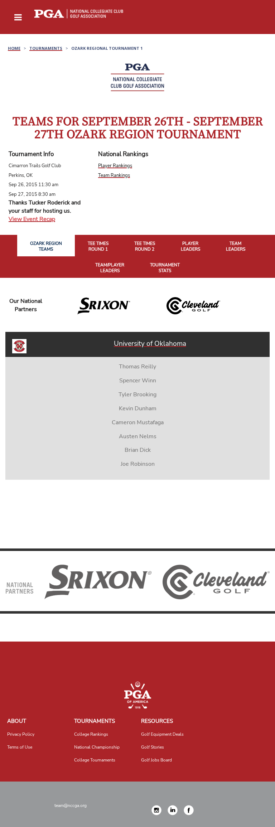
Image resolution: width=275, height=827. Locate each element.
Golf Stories (152, 747)
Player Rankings (115, 166)
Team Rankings (114, 175)
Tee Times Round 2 (144, 246)
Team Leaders (235, 246)
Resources (157, 721)
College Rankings (91, 734)
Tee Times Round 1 (98, 246)
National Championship (97, 747)
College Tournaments (94, 760)
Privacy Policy (20, 734)
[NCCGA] (137, 695)
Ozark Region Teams (46, 246)
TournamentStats (165, 268)
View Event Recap (32, 219)
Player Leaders (190, 246)
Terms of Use (19, 747)
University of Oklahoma (150, 343)
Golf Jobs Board (156, 760)
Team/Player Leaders (109, 268)
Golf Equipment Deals (162, 734)
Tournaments (94, 721)
